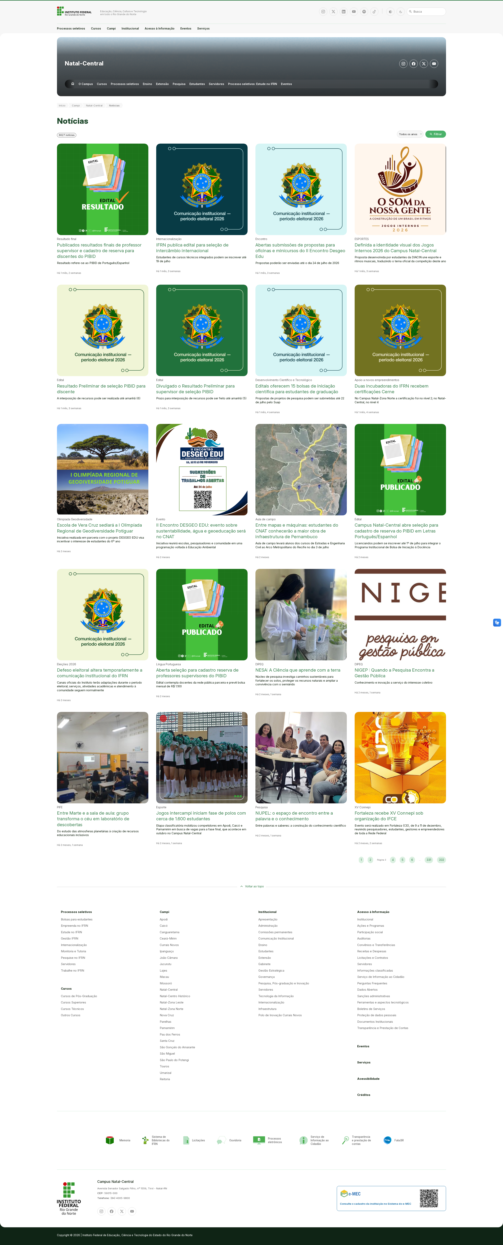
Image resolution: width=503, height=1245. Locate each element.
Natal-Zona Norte (171, 1009)
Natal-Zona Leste (172, 1002)
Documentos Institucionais (375, 1022)
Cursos (96, 28)
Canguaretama (169, 932)
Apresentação (267, 919)
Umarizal (165, 1073)
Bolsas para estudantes (77, 919)
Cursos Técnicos (72, 1009)
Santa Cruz (167, 1041)
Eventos (185, 28)
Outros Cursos (70, 1015)
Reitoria (165, 1079)
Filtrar (436, 134)
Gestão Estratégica (271, 970)
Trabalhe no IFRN (72, 970)
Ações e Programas (370, 926)
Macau (164, 977)
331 (429, 860)
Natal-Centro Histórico (175, 996)
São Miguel (167, 1053)
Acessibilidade (368, 1079)
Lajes (163, 970)
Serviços (203, 28)
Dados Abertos (367, 989)
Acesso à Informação (159, 28)
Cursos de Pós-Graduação (79, 996)
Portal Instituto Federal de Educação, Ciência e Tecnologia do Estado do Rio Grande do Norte (74, 11)
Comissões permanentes (275, 932)
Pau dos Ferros (170, 1034)
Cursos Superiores (73, 1002)
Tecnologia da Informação (276, 996)
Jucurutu (165, 964)
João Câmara (169, 958)
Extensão (162, 84)
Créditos (363, 1095)
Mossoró (166, 983)
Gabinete (264, 964)
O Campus (86, 84)
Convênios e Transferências (376, 945)
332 (441, 860)
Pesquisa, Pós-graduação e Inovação (283, 983)
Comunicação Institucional (276, 938)
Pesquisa (179, 84)
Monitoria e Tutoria (73, 951)
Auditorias (364, 938)
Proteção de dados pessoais (376, 1015)
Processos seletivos (71, 28)
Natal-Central (84, 63)
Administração (268, 926)
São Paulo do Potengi (174, 1060)
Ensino (147, 84)
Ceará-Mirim (168, 938)
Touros (164, 1066)
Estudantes (197, 84)
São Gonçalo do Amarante (177, 1047)
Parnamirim (167, 1028)
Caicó (164, 926)
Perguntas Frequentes (372, 983)
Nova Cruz (167, 1015)
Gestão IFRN (69, 938)
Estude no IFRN (71, 932)
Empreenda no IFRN (74, 926)
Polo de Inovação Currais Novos (280, 1015)
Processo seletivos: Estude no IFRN (252, 84)
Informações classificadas (375, 970)
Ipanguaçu (167, 951)
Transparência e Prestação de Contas (382, 1028)
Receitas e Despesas (371, 951)
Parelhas (165, 1022)
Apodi (164, 919)
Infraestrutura (267, 1009)
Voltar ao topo (254, 886)
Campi (111, 28)
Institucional (130, 28)
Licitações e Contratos (372, 958)
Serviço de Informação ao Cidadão (380, 977)
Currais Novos (169, 945)
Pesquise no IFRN (73, 958)
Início (62, 105)
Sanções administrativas (373, 996)
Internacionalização (74, 945)
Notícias (114, 105)
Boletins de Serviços (371, 1009)
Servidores (216, 84)
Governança (266, 977)
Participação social (370, 932)
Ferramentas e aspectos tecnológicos (383, 1002)
